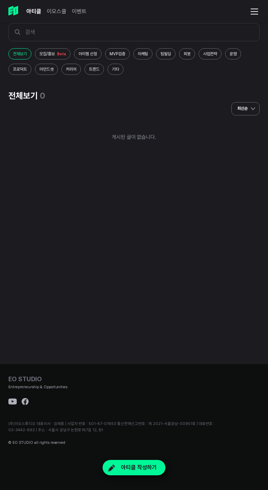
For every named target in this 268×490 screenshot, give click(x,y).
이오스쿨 (56, 11)
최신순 (243, 108)
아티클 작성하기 (138, 467)
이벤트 (79, 11)
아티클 (34, 11)
